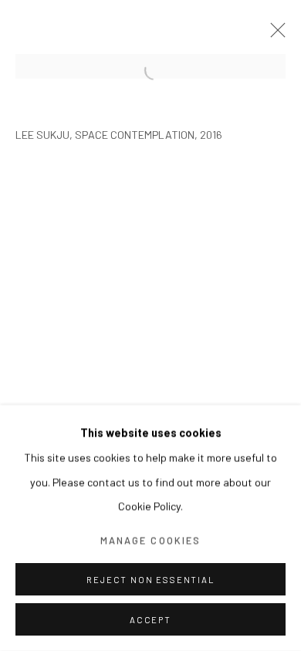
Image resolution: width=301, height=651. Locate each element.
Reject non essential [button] (150, 580)
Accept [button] (150, 620)
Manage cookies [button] (150, 540)
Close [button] (274, 34)
